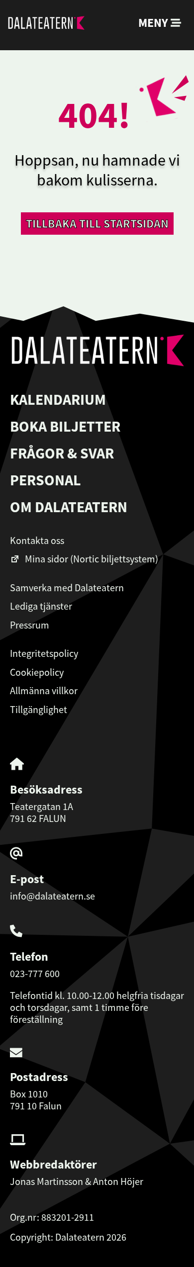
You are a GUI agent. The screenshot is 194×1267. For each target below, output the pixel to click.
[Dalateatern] (46, 25)
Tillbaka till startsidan (97, 223)
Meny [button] (154, 22)
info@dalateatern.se (52, 896)
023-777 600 (35, 973)
